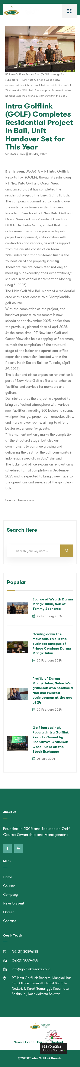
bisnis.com (26, 500)
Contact (9, 921)
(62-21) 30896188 (25, 952)
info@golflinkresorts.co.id (31, 969)
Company (10, 895)
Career (8, 912)
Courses (9, 886)
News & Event (13, 903)
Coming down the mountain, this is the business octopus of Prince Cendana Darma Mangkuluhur (51, 643)
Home (7, 877)
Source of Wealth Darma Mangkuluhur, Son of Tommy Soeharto (52, 604)
